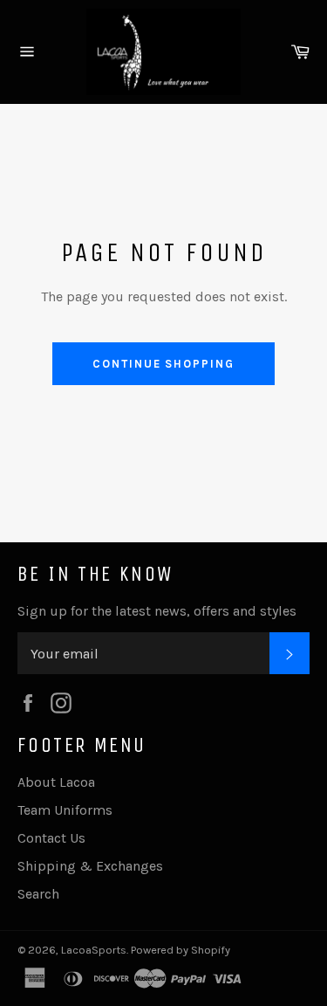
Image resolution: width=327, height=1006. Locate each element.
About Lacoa (56, 782)
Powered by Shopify (180, 949)
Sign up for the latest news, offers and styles (156, 611)
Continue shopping (163, 363)
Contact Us (51, 838)
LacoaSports (93, 949)
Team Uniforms (64, 810)
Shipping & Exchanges (90, 866)
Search (38, 893)
